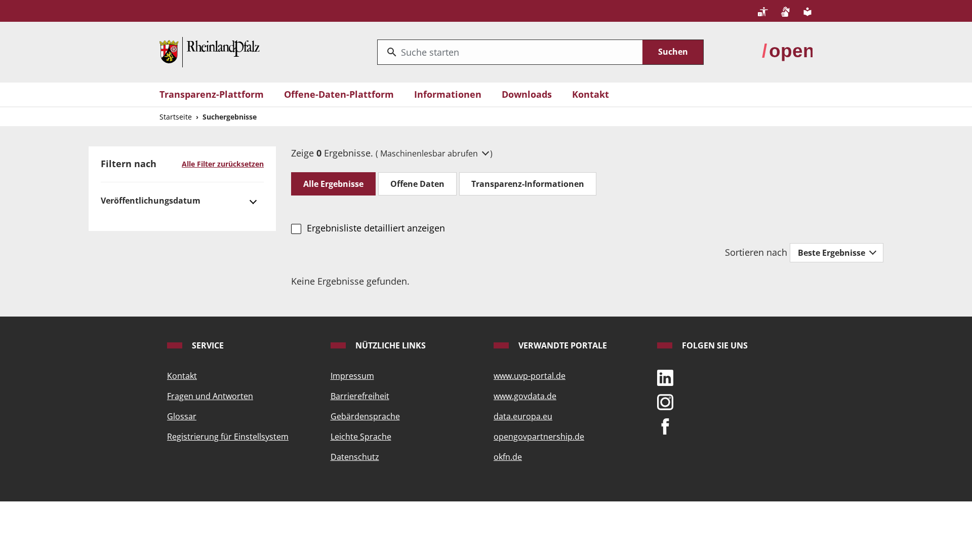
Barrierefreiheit (360, 396)
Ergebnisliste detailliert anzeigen (375, 228)
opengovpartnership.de (539, 436)
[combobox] (510, 52)
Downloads (527, 94)
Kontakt (590, 94)
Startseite (175, 117)
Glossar (181, 416)
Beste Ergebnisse (832, 252)
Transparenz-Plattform (211, 94)
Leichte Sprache (361, 436)
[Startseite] (209, 51)
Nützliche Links (389, 345)
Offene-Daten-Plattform (339, 94)
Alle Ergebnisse (333, 183)
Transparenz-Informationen (527, 183)
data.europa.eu (523, 416)
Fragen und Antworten (210, 396)
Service (207, 345)
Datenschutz (355, 456)
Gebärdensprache (365, 416)
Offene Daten (417, 183)
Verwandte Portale (561, 345)
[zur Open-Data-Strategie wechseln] (787, 51)
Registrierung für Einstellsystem (228, 436)
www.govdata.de (525, 396)
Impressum (352, 375)
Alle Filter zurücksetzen (223, 164)
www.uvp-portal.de (529, 375)
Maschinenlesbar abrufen (430, 153)
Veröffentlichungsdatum (150, 200)
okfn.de (508, 456)
